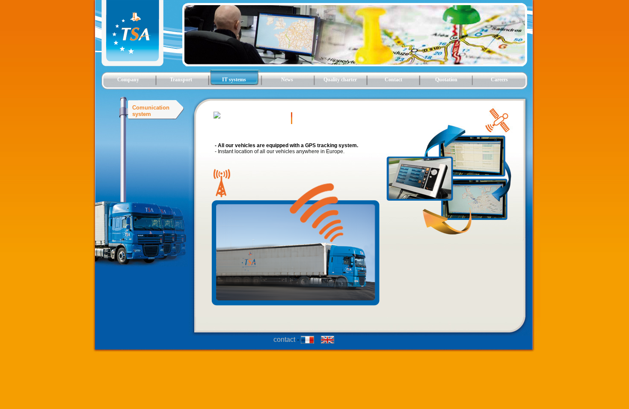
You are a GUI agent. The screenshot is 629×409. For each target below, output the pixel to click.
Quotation (446, 80)
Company (128, 80)
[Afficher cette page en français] (311, 341)
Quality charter (340, 80)
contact (284, 339)
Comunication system (150, 110)
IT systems (234, 80)
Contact (393, 80)
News (287, 80)
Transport (181, 80)
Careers (499, 80)
